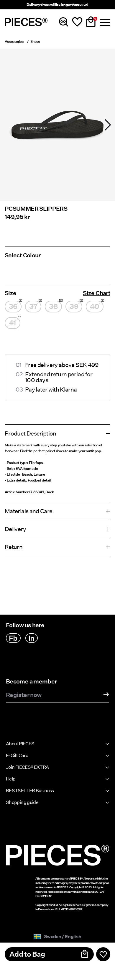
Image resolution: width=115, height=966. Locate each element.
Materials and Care (28, 511)
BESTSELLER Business (30, 790)
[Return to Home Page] (26, 22)
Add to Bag (27, 954)
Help (10, 779)
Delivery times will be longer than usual (57, 4)
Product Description (30, 433)
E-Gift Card (17, 755)
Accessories (14, 41)
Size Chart (96, 293)
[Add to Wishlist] (103, 954)
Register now (23, 695)
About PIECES (20, 743)
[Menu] (104, 22)
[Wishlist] (77, 22)
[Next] (108, 125)
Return (13, 546)
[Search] (64, 22)
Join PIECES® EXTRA (27, 767)
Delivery (15, 529)
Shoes (35, 41)
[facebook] (13, 638)
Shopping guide (22, 802)
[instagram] (31, 638)
